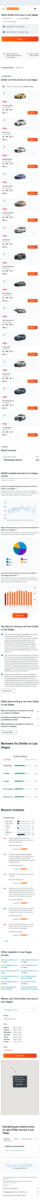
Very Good (9, 823)
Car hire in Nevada (12, 1166)
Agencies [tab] (7, 1139)
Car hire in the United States (24, 1164)
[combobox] (8, 18)
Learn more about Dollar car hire (15, 1150)
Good (8, 826)
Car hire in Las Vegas (24, 1166)
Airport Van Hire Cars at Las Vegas (28, 977)
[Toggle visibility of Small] (9, 562)
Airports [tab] (16, 1139)
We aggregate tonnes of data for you (15, 1192)
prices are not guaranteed (9, 1182)
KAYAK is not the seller (10, 1188)
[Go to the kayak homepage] (13, 8)
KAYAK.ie (8, 1164)
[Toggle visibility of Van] (8, 565)
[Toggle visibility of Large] (24, 562)
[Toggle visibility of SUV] (8, 559)
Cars (14, 1164)
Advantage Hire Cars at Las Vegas (8, 988)
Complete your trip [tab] (28, 1139)
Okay (7, 828)
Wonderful (9, 821)
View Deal (32, 112)
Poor (7, 834)
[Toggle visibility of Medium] (24, 559)
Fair (7, 830)
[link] (20, 615)
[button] (3, 9)
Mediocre (9, 832)
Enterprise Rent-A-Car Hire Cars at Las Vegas (29, 988)
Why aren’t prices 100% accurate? (14, 1195)
